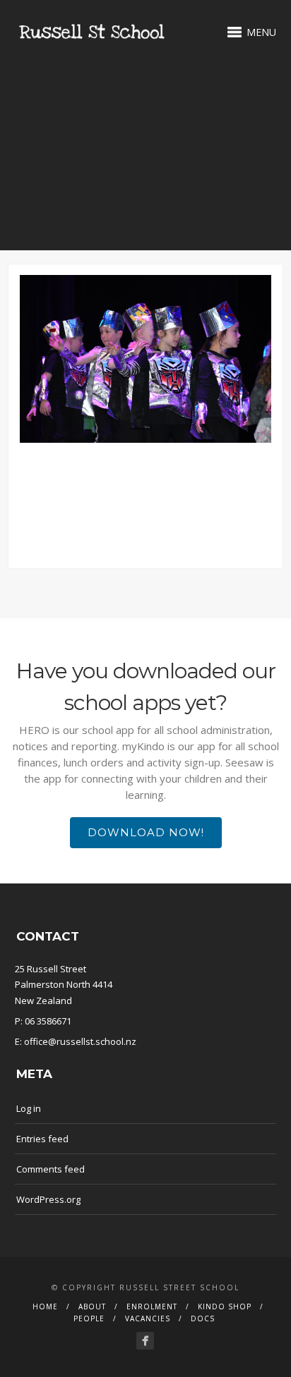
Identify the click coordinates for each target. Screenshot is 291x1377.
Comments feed (50, 1169)
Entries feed (42, 1138)
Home (45, 1306)
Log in (28, 1108)
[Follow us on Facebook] (145, 1341)
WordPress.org (48, 1199)
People (89, 1318)
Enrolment (151, 1306)
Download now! (146, 832)
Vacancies (147, 1318)
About (92, 1306)
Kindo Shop (224, 1306)
